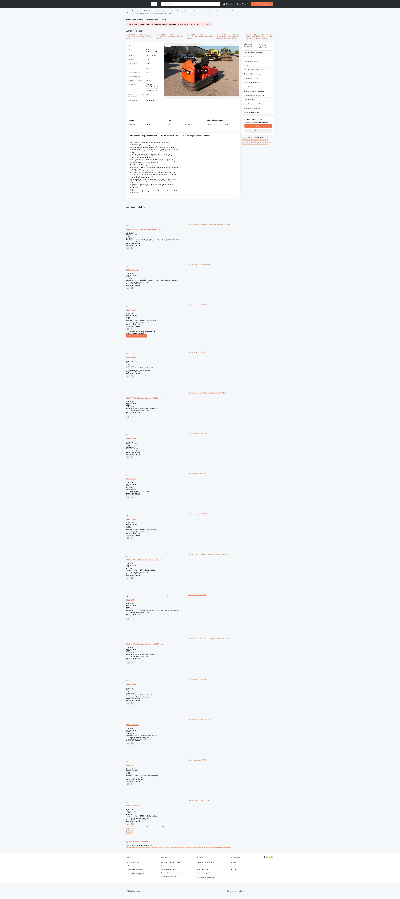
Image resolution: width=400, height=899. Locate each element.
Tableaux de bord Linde (250, 142)
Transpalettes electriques (252, 82)
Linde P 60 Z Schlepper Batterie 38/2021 (142, 398)
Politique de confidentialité (169, 866)
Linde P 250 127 (132, 725)
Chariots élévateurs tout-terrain (254, 95)
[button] (128, 248)
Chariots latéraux (249, 99)
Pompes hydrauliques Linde (254, 139)
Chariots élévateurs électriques (254, 52)
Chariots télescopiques (251, 61)
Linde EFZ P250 (132, 270)
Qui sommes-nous (133, 862)
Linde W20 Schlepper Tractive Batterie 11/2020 (144, 229)
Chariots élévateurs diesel (252, 57)
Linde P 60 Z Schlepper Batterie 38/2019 (259, 35)
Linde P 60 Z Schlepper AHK (225, 35)
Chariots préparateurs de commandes (256, 104)
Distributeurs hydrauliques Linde (257, 144)
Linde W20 (130, 600)
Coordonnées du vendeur (135, 869)
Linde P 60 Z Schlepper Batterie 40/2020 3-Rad (144, 644)
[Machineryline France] (137, 4)
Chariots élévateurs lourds (252, 87)
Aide (128, 866)
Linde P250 (130, 765)
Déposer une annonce (136, 336)
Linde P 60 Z (131, 35)
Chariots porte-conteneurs (252, 108)
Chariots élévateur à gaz (252, 74)
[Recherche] (163, 4)
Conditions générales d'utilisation (172, 862)
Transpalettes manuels (251, 112)
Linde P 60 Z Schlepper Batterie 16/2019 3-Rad (144, 560)
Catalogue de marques (168, 876)
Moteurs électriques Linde (201, 847)
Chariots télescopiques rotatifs (254, 91)
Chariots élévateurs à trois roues (254, 70)
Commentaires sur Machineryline (172, 873)
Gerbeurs (247, 65)
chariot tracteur (151, 55)
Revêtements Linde (261, 140)
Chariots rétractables (251, 78)
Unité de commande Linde (251, 139)
